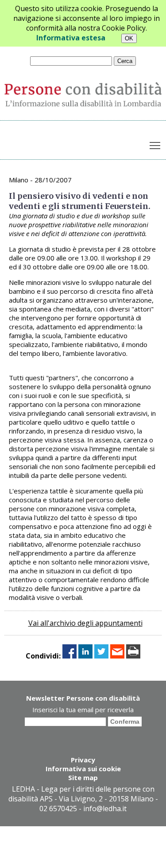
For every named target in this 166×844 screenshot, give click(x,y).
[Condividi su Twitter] (101, 656)
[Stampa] (133, 656)
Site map (83, 777)
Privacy (83, 759)
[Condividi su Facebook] (69, 656)
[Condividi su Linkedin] (85, 656)
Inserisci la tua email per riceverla (83, 709)
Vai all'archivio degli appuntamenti (85, 623)
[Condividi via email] (117, 656)
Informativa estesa (70, 38)
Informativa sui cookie (83, 768)
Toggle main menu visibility (155, 145)
